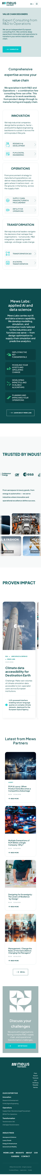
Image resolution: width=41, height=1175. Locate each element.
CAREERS (15, 1156)
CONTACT (25, 1156)
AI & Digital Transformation (11, 1125)
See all (22, 972)
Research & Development (10, 1100)
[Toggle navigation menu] (37, 4)
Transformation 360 (9, 1121)
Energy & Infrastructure (10, 1143)
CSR (36, 1153)
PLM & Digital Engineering (10, 1103)
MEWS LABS (8, 1153)
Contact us (14, 49)
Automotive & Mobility (10, 1147)
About (29, 1153)
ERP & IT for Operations (10, 1114)
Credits (30, 1170)
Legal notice (23, 1170)
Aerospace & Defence (9, 1137)
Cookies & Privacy (13, 1170)
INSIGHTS (20, 1153)
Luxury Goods (7, 1140)
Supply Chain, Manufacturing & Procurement (16, 1111)
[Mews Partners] (9, 4)
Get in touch (22, 1046)
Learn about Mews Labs (22, 413)
